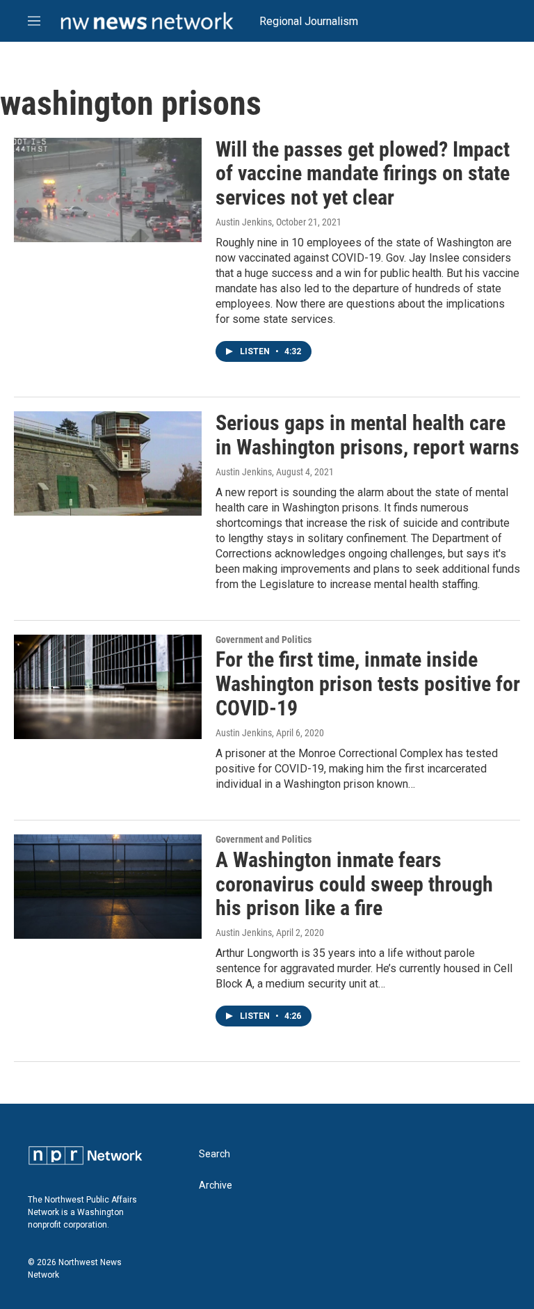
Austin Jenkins (244, 222)
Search (214, 1154)
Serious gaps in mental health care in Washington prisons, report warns (367, 435)
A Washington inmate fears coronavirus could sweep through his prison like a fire (354, 884)
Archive (215, 1185)
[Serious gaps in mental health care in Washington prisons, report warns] (108, 463)
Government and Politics (264, 639)
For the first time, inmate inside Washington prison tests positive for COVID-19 (368, 683)
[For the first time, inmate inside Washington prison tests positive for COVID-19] (108, 687)
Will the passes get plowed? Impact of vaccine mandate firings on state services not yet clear (363, 173)
